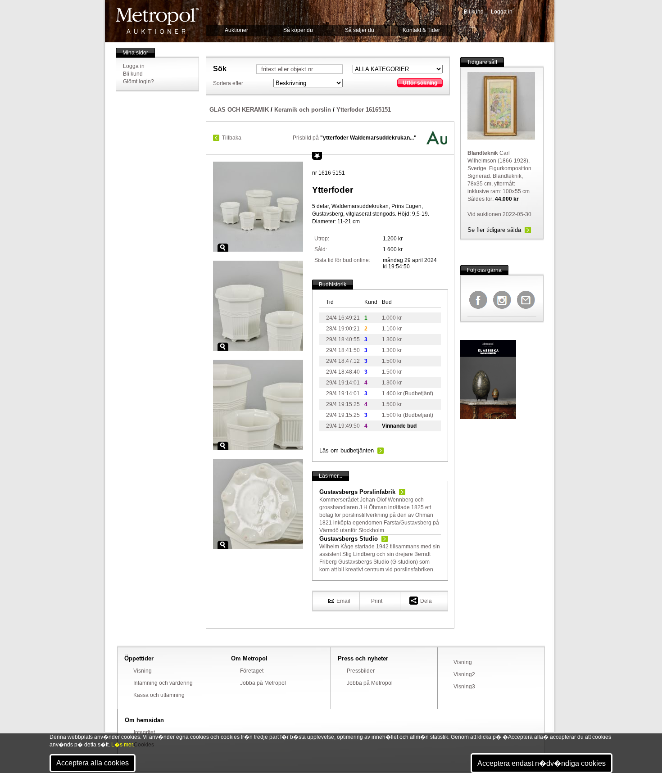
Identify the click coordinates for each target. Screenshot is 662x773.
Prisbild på (355, 138)
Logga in (501, 12)
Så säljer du (359, 30)
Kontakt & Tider (421, 30)
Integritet (144, 732)
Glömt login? (138, 81)
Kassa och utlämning (159, 695)
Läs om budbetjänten (346, 450)
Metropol (157, 21)
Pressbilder (361, 671)
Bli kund (474, 12)
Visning (142, 671)
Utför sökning (420, 83)
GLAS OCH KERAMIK (239, 109)
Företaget (251, 671)
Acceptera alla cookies (92, 763)
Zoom (223, 248)
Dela (426, 601)
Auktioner (236, 30)
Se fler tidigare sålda (494, 229)
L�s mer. (122, 744)
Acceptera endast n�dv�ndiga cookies (541, 763)
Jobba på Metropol (263, 683)
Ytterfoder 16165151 (363, 109)
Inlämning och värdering (163, 683)
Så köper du (298, 30)
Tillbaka (231, 138)
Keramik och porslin (302, 109)
